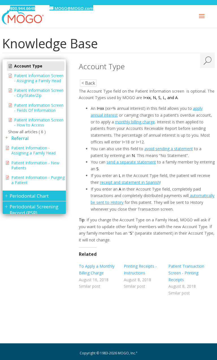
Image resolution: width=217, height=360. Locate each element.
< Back (88, 83)
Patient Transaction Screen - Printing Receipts (186, 272)
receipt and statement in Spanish (130, 182)
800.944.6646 (22, 8)
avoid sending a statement (168, 148)
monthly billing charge (135, 122)
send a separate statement (131, 162)
